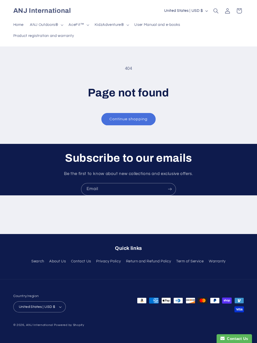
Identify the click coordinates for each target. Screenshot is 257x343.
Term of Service (190, 261)
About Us (57, 261)
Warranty (217, 261)
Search (37, 261)
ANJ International (39, 325)
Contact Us (81, 261)
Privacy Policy (108, 261)
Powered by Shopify (69, 325)
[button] (46, 24)
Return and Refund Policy (148, 261)
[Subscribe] (170, 189)
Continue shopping (128, 119)
